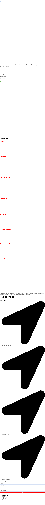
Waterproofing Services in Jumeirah (5, 225)
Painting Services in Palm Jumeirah (5, 186)
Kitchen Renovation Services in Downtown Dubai (7, 249)
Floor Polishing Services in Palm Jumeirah (6, 194)
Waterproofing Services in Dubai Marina (6, 269)
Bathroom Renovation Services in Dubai (6, 145)
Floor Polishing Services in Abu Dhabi (5, 173)
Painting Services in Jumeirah (4, 221)
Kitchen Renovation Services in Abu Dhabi (6, 163)
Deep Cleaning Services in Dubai (5, 150)
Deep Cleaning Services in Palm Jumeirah (6, 190)
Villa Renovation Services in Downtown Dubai (6, 247)
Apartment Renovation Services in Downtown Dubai (8, 245)
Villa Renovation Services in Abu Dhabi (5, 159)
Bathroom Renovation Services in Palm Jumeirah (7, 182)
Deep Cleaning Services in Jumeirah (5, 223)
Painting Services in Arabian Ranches (5, 236)
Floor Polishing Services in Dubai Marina (6, 270)
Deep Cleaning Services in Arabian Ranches (6, 238)
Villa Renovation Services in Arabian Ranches (6, 232)
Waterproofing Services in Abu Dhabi (5, 171)
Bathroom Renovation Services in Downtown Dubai (7, 248)
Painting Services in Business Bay (5, 205)
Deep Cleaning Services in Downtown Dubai (6, 253)
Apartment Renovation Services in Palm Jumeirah (7, 179)
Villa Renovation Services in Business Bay (6, 201)
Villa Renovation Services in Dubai (5, 144)
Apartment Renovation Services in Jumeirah (6, 216)
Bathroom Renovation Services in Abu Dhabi (6, 161)
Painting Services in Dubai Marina (5, 265)
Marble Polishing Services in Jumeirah (5, 227)
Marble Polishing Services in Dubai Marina (6, 272)
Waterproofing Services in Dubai (5, 152)
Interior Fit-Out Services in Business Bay (6, 206)
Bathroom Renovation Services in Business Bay (7, 202)
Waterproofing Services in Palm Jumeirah (6, 192)
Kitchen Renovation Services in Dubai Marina (6, 264)
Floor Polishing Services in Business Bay (6, 210)
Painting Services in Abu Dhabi (4, 165)
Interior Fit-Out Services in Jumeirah (5, 222)
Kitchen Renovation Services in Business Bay (6, 204)
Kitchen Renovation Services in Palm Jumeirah (7, 184)
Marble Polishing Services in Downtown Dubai (7, 257)
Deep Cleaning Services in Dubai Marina (6, 268)
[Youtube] (6, 297)
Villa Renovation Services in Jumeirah (5, 217)
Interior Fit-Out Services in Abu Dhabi (5, 167)
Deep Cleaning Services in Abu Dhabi (5, 169)
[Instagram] (8, 297)
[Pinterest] (10, 297)
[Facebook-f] (1, 297)
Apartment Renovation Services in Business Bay (7, 200)
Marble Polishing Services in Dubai (5, 154)
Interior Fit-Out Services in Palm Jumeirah (6, 188)
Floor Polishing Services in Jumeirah (5, 226)
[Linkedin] (13, 297)
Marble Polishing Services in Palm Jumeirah (6, 196)
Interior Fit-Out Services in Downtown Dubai (6, 252)
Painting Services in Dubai (4, 148)
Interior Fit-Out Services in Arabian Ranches (6, 237)
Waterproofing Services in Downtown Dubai (6, 254)
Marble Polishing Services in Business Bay (6, 211)
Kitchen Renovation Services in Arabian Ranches (7, 234)
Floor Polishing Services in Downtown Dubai (6, 256)
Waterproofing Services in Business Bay (6, 209)
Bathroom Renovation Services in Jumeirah (6, 218)
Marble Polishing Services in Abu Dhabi (6, 175)
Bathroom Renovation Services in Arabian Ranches (7, 233)
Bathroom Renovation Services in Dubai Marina (7, 263)
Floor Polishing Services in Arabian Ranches (6, 241)
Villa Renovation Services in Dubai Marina (6, 261)
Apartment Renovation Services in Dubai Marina (7, 260)
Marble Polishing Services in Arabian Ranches (6, 242)
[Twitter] (3, 297)
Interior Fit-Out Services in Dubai (5, 149)
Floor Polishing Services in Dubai (5, 153)
